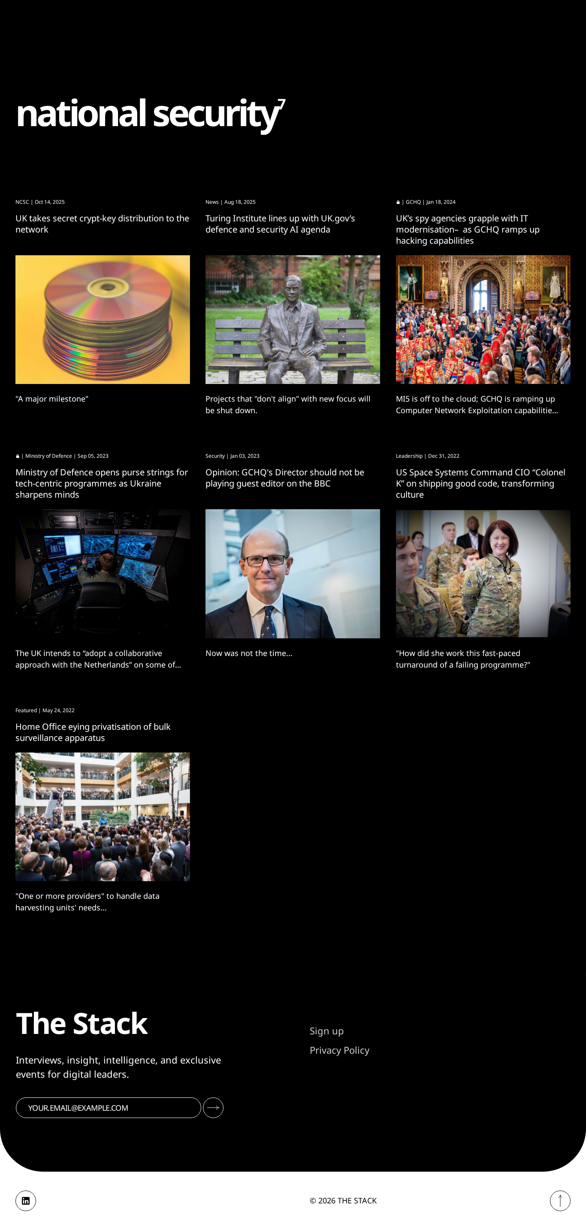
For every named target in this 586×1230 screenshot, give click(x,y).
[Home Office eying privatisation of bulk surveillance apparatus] (102, 817)
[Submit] (213, 1107)
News (212, 202)
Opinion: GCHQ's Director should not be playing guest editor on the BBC (284, 477)
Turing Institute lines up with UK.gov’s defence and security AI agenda (280, 223)
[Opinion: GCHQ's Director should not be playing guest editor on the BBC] (292, 573)
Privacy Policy (339, 1049)
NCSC (22, 202)
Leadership (409, 455)
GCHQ (413, 202)
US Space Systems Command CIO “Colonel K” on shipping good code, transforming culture (480, 483)
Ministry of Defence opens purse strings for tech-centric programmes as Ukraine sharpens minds (101, 483)
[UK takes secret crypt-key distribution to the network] (102, 319)
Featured (26, 710)
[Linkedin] (25, 1201)
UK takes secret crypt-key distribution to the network (102, 223)
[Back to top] (560, 1201)
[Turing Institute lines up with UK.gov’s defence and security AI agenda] (292, 319)
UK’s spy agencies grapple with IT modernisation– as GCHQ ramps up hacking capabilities (468, 229)
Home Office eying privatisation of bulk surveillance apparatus (93, 732)
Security (215, 455)
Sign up (327, 1030)
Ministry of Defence (48, 455)
